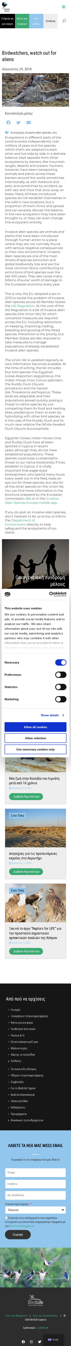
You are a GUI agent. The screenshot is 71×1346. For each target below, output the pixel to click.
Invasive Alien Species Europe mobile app (32, 500)
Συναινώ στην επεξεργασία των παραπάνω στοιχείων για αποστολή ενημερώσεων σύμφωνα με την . (35, 1222)
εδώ (28, 498)
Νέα (54, 132)
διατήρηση (17, 132)
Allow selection (35, 738)
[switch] (60, 674)
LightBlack (42, 1327)
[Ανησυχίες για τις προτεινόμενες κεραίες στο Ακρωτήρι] (35, 828)
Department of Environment (20, 522)
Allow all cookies (35, 727)
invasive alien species (38, 132)
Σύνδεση (50, 21)
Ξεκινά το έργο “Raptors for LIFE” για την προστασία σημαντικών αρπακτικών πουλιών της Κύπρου (35, 933)
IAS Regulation (23, 306)
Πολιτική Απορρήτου (21, 1226)
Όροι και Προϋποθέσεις (45, 1315)
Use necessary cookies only (35, 749)
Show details (50, 715)
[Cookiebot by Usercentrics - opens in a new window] (50, 594)
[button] (9, 123)
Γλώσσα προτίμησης (17, 1204)
